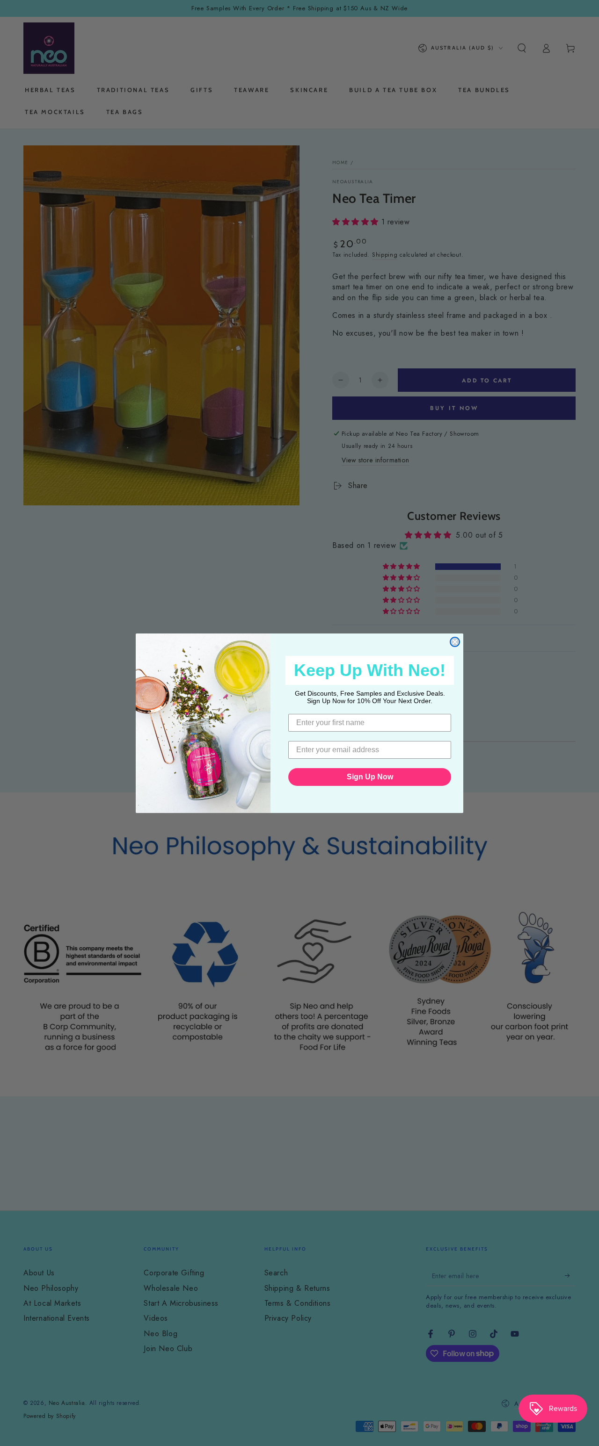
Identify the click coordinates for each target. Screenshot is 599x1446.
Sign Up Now (370, 777)
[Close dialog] (455, 642)
